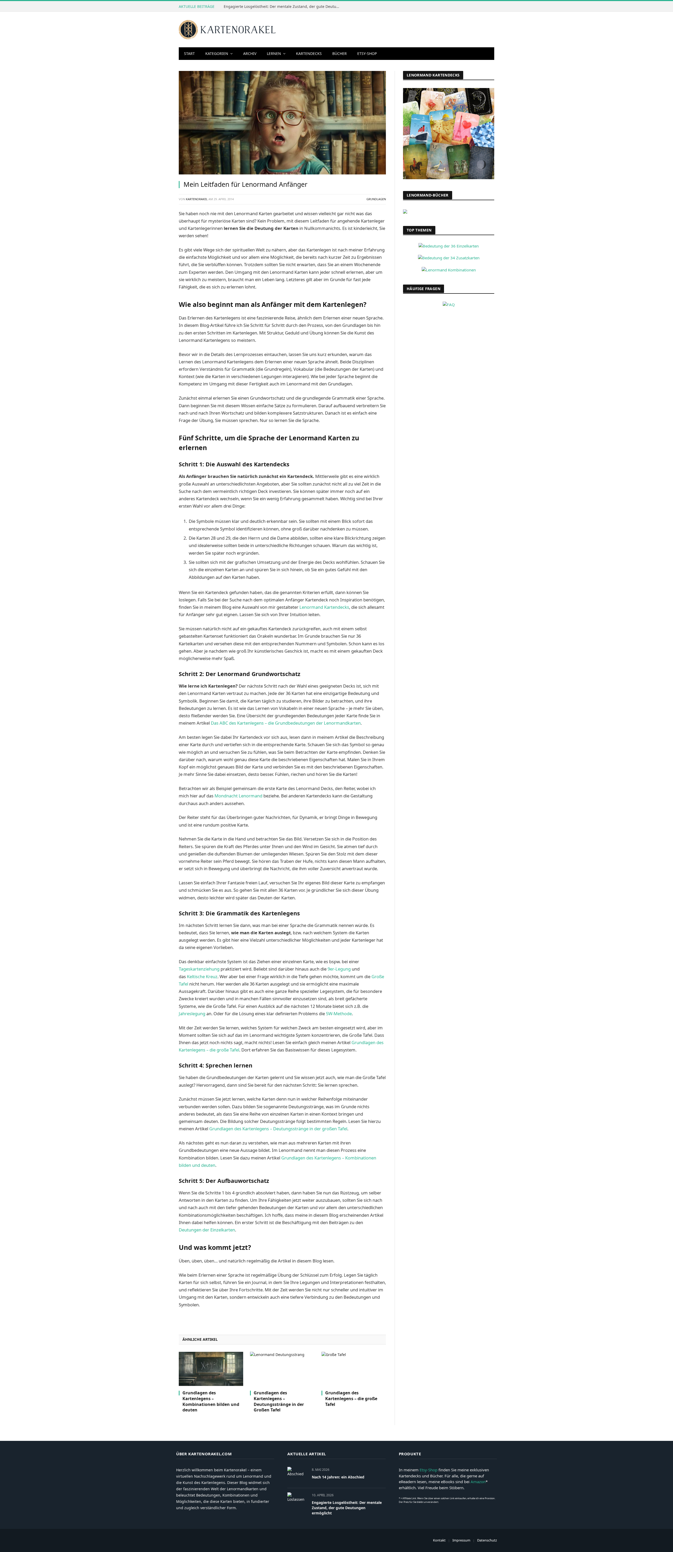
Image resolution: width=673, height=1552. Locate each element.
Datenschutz (487, 1540)
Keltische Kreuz (202, 976)
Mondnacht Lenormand (238, 796)
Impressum (461, 1540)
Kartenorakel (197, 199)
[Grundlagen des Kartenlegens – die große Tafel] (354, 1369)
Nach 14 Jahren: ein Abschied (338, 1476)
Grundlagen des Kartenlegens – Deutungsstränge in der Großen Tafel (279, 1401)
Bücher (339, 53)
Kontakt (439, 1540)
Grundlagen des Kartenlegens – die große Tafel (351, 1398)
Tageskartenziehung (199, 969)
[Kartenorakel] (227, 29)
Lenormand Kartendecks (324, 607)
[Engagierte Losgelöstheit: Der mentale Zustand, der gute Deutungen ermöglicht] (297, 1500)
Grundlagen (376, 199)
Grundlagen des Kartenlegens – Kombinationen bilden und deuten (210, 1401)
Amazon (478, 1481)
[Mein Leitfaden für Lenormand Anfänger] (282, 122)
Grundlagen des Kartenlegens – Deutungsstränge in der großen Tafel (278, 1129)
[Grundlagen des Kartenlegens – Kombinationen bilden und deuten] (211, 1369)
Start (189, 53)
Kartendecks (309, 53)
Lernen (274, 53)
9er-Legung (339, 969)
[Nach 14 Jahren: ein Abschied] (297, 1475)
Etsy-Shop (367, 53)
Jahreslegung (192, 1013)
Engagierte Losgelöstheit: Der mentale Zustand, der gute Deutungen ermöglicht (283, 6)
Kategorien (216, 53)
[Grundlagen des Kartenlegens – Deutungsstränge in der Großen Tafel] (282, 1369)
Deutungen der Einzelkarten (207, 1230)
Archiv (249, 53)
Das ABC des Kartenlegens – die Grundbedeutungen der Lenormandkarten (286, 723)
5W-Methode (339, 1013)
